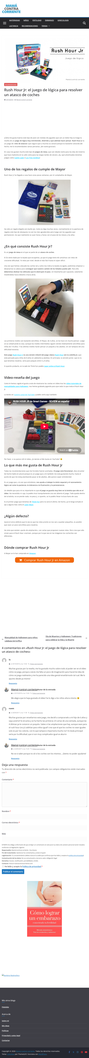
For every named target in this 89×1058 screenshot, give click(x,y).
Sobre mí (5, 1021)
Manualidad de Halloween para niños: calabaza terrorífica (21, 639)
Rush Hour (59, 355)
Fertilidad (36, 20)
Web (4, 834)
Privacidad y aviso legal (11, 1035)
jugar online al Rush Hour (54, 366)
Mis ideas (5, 1026)
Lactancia (13, 26)
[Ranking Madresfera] (10, 975)
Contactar (6, 1040)
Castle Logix (19, 158)
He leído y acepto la (24, 866)
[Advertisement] (43, 118)
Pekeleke (5, 1007)
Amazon (32, 553)
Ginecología (63, 20)
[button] (48, 26)
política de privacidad (76, 855)
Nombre (6, 811)
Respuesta (13, 683)
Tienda (44, 26)
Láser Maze (28, 505)
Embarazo (49, 20)
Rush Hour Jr (18, 355)
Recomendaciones (30, 26)
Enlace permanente (36, 664)
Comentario (8, 779)
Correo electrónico (11, 822)
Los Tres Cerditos (33, 158)
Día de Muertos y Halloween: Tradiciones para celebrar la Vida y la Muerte (64, 638)
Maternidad (14, 20)
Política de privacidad (31, 866)
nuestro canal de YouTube (24, 394)
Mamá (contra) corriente (24, 100)
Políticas (5, 1031)
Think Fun (36, 502)
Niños (26, 20)
